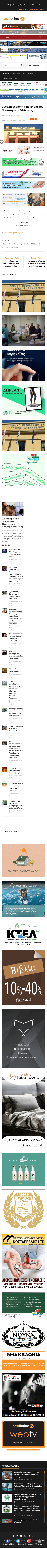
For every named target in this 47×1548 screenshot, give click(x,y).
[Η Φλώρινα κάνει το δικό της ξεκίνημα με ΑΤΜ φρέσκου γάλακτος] (4, 802)
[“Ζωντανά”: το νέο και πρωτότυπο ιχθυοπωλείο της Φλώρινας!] (4, 635)
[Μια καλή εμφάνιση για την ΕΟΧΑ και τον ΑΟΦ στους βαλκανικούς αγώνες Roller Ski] (7, 1475)
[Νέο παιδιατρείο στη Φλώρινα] (4, 670)
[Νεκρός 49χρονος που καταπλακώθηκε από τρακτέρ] (4, 710)
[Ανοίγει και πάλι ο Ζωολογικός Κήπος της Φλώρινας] (4, 785)
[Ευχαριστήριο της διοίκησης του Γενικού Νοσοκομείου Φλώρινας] (23, 296)
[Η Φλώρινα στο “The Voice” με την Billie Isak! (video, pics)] (4, 551)
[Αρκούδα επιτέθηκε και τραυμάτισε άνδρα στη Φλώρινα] (4, 652)
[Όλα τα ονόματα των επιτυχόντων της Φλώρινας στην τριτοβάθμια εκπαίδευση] (13, 509)
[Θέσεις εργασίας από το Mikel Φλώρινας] (7, 1523)
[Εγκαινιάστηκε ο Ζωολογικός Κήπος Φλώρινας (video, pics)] (4, 593)
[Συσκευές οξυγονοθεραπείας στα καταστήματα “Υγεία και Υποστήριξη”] (23, 470)
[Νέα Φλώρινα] (13, 19)
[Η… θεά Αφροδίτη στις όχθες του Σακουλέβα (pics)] (4, 769)
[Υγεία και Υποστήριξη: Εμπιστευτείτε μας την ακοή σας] (23, 365)
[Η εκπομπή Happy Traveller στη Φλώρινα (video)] (4, 727)
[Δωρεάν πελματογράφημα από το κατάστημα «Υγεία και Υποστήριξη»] (23, 400)
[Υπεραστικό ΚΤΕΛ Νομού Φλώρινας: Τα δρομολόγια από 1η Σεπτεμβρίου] (7, 1487)
